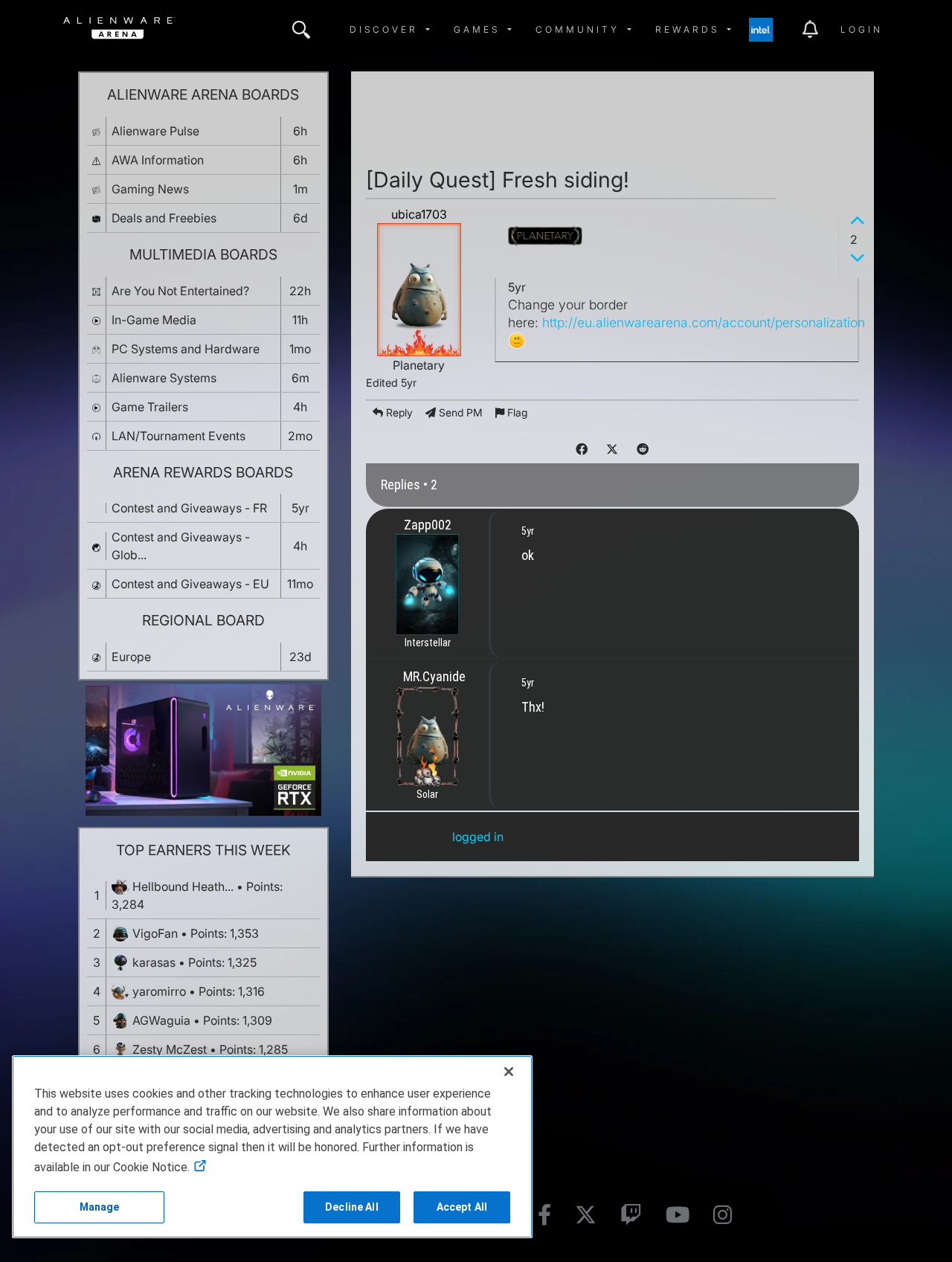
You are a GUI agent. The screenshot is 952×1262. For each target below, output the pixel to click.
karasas (154, 962)
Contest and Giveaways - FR (189, 507)
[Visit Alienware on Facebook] (544, 1215)
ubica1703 (419, 214)
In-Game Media (154, 319)
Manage (100, 1207)
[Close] (508, 1071)
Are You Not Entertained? (180, 290)
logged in (478, 836)
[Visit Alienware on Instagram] (722, 1215)
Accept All (462, 1207)
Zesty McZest (169, 1049)
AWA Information (158, 159)
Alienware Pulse (155, 130)
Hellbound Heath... (183, 886)
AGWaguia (161, 1020)
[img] (301, 30)
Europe (131, 656)
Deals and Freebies (164, 217)
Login (861, 29)
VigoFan (155, 933)
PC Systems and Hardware (186, 348)
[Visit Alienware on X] (585, 1215)
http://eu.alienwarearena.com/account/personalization (703, 322)
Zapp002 (427, 524)
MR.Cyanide (434, 676)
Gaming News (150, 188)
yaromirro (159, 991)
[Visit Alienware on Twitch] (631, 1215)
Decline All (352, 1207)
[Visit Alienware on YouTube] (677, 1215)
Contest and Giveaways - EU (190, 583)
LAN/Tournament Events (178, 435)
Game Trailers (150, 406)
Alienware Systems (164, 377)
